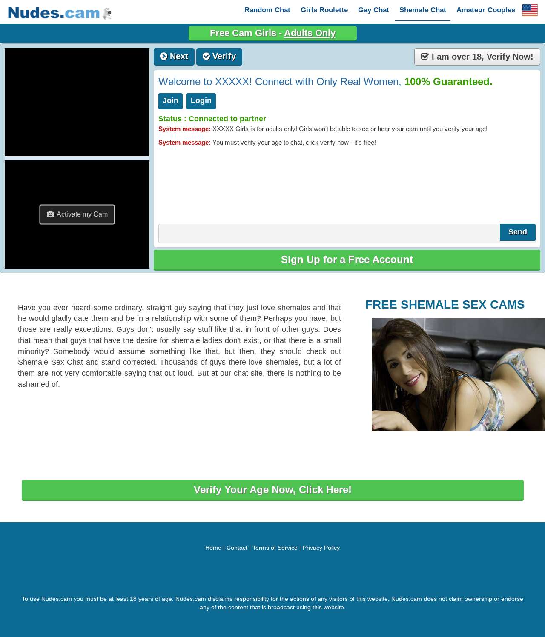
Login (201, 100)
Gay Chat (373, 10)
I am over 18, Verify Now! (481, 56)
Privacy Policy (321, 547)
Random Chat (267, 10)
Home (213, 547)
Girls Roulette (324, 10)
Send (517, 232)
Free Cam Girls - (273, 33)
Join (170, 100)
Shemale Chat (422, 10)
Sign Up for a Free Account (347, 259)
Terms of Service (275, 547)
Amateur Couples (485, 10)
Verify (223, 56)
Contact (237, 547)
